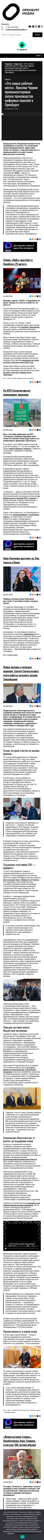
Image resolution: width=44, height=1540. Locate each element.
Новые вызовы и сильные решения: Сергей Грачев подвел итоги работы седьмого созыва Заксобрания (21, 673)
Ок (22, 1537)
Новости (18, 64)
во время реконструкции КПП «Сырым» (21, 497)
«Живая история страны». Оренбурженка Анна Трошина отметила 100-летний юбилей (19, 1441)
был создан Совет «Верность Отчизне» (21, 880)
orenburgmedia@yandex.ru (16, 30)
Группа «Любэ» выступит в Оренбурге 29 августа (18, 262)
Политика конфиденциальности (26, 1533)
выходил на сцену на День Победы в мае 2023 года (21, 361)
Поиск (37, 35)
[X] (37, 239)
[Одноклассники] (33, 239)
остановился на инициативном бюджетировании (21, 1204)
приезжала (29, 634)
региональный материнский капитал (20, 1159)
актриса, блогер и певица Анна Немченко (17, 373)
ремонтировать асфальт (20, 448)
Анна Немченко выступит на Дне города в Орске (21, 560)
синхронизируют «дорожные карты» (21, 516)
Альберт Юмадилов (30, 327)
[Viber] (40, 239)
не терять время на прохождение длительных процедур (19, 1069)
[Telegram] (35, 239)
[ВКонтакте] (30, 239)
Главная (8, 64)
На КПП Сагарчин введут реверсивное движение (17, 392)
